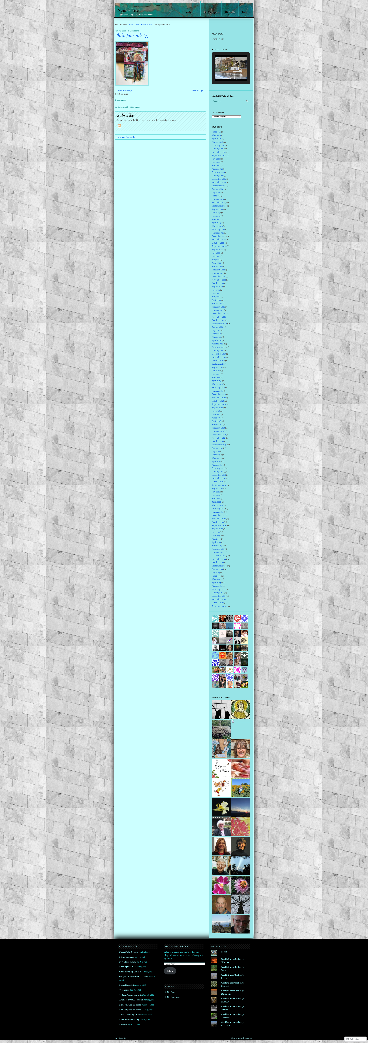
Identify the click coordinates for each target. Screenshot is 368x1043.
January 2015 (217, 552)
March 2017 (217, 464)
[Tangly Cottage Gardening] (221, 729)
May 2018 (216, 417)
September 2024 (219, 185)
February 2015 (218, 548)
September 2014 (219, 565)
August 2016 (217, 488)
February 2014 (218, 589)
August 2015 (217, 528)
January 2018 (218, 431)
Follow (170, 970)
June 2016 (216, 494)
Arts (188, 12)
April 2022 (216, 262)
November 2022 (219, 239)
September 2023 (219, 205)
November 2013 (219, 599)
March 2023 (217, 225)
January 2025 (218, 175)
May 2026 (216, 135)
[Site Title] (221, 709)
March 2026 (217, 141)
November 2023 (219, 202)
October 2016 (218, 481)
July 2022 (216, 252)
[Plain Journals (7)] (132, 85)
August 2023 (217, 209)
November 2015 (219, 518)
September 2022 (219, 246)
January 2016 (218, 511)
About (244, 12)
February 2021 (218, 306)
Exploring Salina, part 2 (130, 1004)
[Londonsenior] (240, 709)
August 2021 (217, 286)
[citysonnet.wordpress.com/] (240, 768)
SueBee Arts (129, 10)
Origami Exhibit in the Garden (133, 976)
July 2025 (216, 158)
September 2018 (219, 404)
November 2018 (219, 397)
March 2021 (217, 303)
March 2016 (217, 505)
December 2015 (219, 515)
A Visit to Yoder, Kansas (130, 1014)
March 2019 (217, 384)
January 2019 (218, 390)
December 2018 (219, 394)
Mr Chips (230, 12)
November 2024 (219, 182)
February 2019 (218, 387)
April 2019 (216, 380)
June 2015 (216, 535)
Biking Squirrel (126, 956)
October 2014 (218, 562)
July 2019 (216, 370)
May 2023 (216, 219)
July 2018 (216, 410)
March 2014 (217, 585)
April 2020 (217, 340)
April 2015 (216, 542)
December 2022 (219, 236)
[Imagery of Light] (240, 865)
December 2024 (219, 178)
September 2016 (219, 484)
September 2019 (219, 363)
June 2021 (216, 293)
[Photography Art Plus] (221, 885)
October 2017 (218, 441)
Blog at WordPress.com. (242, 1037)
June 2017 (216, 454)
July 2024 (216, 192)
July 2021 (216, 289)
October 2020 (218, 320)
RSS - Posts (170, 991)
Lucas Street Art (126, 984)
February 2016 (218, 508)
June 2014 (216, 575)
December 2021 (219, 276)
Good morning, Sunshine (130, 971)
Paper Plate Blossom (128, 951)
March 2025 (217, 168)
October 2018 (218, 400)
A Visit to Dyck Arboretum (131, 999)
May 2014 (216, 579)
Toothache (124, 989)
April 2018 (216, 420)
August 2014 (217, 569)
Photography (211, 12)
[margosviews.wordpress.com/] (221, 787)
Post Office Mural (127, 961)
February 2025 (218, 172)
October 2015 (218, 522)
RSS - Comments (172, 996)
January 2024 (218, 199)
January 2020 (218, 350)
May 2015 (216, 538)
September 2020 (219, 323)
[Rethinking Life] (221, 807)
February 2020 (218, 346)
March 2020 (217, 343)
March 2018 (217, 424)
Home (130, 24)
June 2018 (216, 414)
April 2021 (216, 299)
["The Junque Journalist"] (221, 748)
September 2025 (219, 155)
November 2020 (219, 316)
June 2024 (216, 195)
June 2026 (216, 131)
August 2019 (217, 367)
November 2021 (219, 279)
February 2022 (218, 269)
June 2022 (216, 256)
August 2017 (217, 448)
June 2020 (216, 333)
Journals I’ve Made (143, 24)
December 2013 (219, 595)
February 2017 (218, 468)
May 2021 (216, 296)
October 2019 (218, 360)
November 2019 (219, 357)
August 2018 (217, 407)
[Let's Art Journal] (240, 748)
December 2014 (219, 555)
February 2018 (218, 427)
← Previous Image (123, 90)
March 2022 (217, 266)
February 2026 (218, 145)
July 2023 (216, 212)
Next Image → (199, 90)
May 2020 (216, 336)
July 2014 (216, 572)
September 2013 (219, 606)
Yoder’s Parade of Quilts (130, 994)
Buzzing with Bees (127, 966)
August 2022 (217, 249)
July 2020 (216, 330)
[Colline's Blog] (221, 846)
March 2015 (217, 545)
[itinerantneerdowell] (221, 924)
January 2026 (218, 148)
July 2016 (216, 491)
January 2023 (218, 232)
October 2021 (218, 283)
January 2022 (218, 272)
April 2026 (216, 138)
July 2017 (216, 451)
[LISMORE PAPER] (221, 768)
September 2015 (219, 525)
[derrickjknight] (221, 826)
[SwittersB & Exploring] (240, 924)
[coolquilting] (240, 826)
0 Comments (134, 30)
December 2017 (219, 434)
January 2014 (218, 592)
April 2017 (216, 461)
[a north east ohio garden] (240, 904)
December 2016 (219, 474)
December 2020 (219, 313)
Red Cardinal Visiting (129, 1019)
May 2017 (216, 458)
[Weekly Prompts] (240, 729)
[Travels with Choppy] (240, 807)
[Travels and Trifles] (240, 846)
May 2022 (216, 259)
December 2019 (219, 353)
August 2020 (217, 326)
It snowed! (124, 1024)
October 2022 (218, 242)
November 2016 (219, 478)
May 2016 (216, 498)
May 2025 (216, 165)
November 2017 (219, 437)
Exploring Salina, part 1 (130, 1009)
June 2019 (216, 373)
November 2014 (219, 558)
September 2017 (219, 444)
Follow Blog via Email (177, 946)
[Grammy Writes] (240, 787)
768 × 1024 (129, 106)
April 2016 (216, 501)
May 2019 (216, 377)
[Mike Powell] (221, 904)
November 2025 (219, 151)
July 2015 (216, 532)
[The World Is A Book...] (240, 885)
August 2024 (217, 188)
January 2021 (218, 310)
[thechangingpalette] (221, 865)
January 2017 (218, 471)
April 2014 (216, 582)
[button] (224, 74)
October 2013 (218, 602)
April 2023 (216, 222)
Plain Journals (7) (132, 35)
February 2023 (218, 229)
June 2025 (216, 162)
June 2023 (216, 215)
